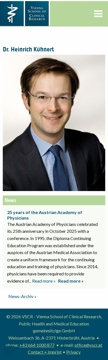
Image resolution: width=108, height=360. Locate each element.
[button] (10, 350)
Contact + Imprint (45, 351)
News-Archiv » (22, 296)
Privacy (73, 351)
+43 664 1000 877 (37, 345)
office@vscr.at (88, 345)
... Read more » (42, 280)
